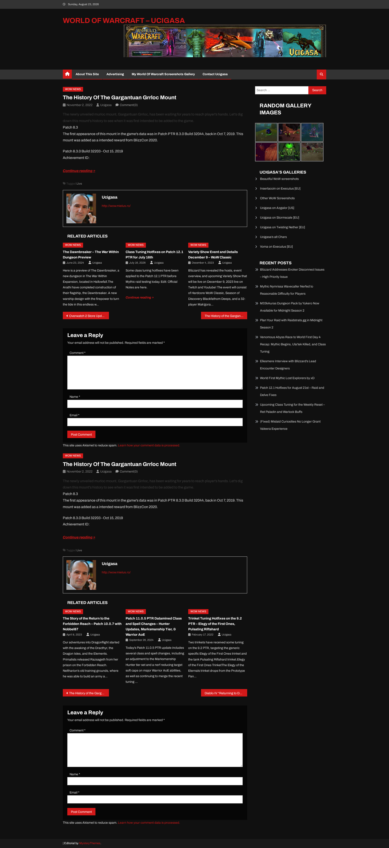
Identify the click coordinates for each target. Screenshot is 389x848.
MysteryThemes (89, 843)
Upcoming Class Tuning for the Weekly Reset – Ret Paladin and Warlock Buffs (292, 408)
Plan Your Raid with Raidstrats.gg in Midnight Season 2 (291, 324)
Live (79, 183)
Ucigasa (106, 105)
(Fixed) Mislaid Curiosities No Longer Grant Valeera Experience (290, 425)
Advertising (115, 74)
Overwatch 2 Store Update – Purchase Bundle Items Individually (89, 316)
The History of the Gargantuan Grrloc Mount (226, 316)
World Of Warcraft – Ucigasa (124, 21)
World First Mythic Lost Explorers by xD (287, 378)
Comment (78, 353)
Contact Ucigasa (215, 74)
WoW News (73, 89)
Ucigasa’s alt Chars (273, 237)
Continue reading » (79, 171)
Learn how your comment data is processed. (149, 445)
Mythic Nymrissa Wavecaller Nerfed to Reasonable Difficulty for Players (286, 290)
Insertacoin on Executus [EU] (280, 188)
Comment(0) (129, 105)
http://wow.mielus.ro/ (116, 206)
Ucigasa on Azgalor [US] (277, 208)
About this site (87, 74)
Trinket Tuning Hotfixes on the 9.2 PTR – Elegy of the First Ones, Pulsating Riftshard (215, 624)
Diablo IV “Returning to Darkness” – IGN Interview (226, 693)
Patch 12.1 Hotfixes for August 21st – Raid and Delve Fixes (292, 391)
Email (74, 415)
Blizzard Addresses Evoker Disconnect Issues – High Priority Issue (292, 273)
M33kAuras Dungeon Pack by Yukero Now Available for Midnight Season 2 (289, 307)
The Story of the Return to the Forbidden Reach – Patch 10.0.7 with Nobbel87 (92, 624)
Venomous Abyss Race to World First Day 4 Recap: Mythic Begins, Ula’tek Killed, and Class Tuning (293, 344)
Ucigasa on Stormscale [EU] (279, 217)
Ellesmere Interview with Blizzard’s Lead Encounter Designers (288, 365)
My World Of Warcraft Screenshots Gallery (163, 74)
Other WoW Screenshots (277, 198)
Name (75, 396)
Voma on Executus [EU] (276, 246)
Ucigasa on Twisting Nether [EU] (282, 227)
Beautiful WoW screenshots (279, 179)
